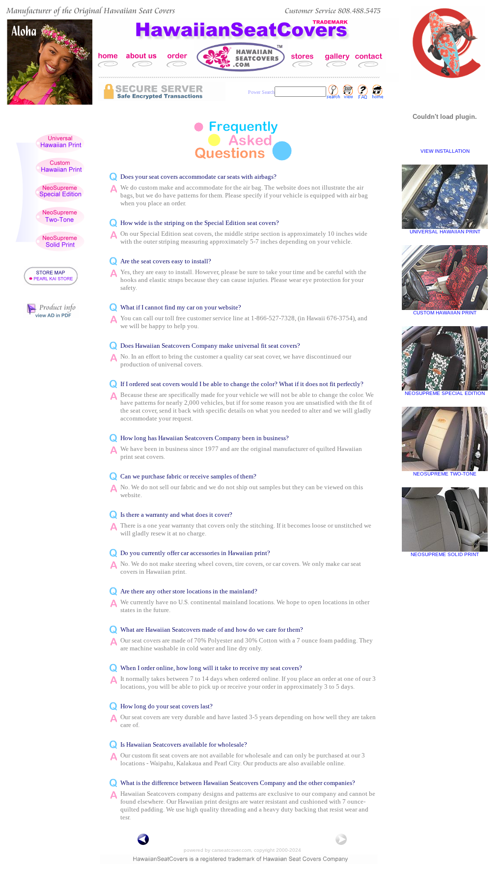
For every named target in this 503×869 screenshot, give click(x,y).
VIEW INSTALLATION (445, 151)
